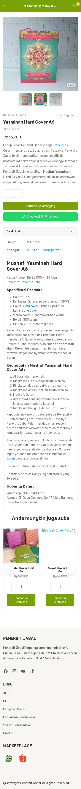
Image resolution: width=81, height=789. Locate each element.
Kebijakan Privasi (14, 709)
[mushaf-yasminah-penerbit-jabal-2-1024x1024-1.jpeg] (40, 53)
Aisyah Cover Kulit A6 (60, 569)
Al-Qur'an (32, 250)
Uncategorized (51, 250)
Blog (6, 701)
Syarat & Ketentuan (17, 725)
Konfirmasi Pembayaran (20, 717)
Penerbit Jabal (31, 282)
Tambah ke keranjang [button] (21, 599)
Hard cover (30, 306)
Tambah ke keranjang (40, 206)
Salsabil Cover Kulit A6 (21, 569)
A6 (25, 324)
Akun (6, 693)
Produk (8, 733)
